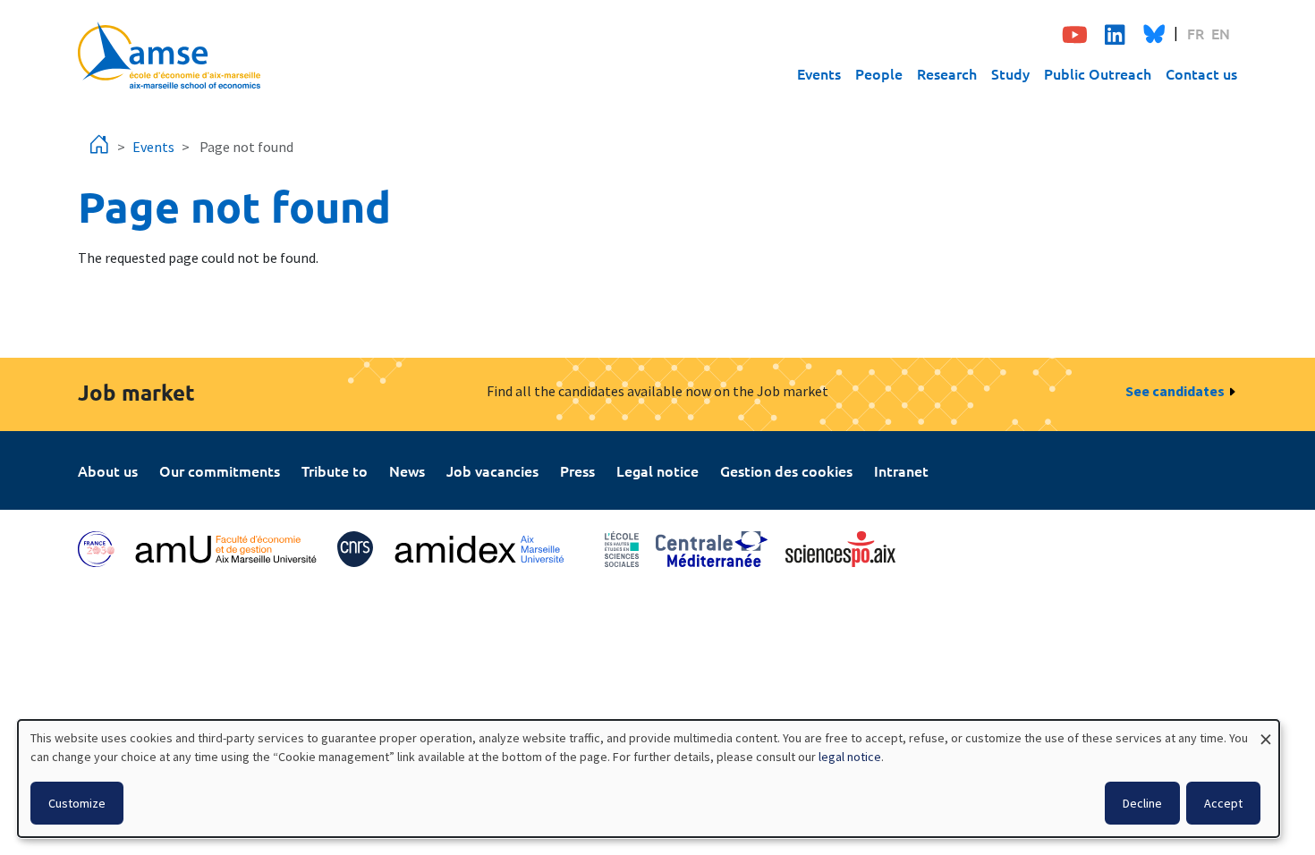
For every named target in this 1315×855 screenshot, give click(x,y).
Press (577, 470)
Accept (1223, 803)
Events (819, 73)
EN (1220, 33)
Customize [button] (77, 803)
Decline (1142, 803)
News (407, 470)
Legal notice (657, 470)
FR (1195, 33)
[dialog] (648, 778)
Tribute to (334, 470)
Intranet (901, 470)
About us (108, 470)
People (879, 73)
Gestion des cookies (786, 470)
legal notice (850, 757)
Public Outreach (1097, 73)
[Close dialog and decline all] (1265, 731)
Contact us (1201, 73)
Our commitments (219, 470)
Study (1010, 73)
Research (947, 73)
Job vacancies (492, 470)
